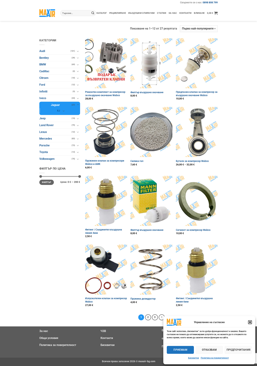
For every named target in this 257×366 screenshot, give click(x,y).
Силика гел (136, 161)
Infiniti (43, 91)
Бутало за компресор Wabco (192, 161)
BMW (42, 64)
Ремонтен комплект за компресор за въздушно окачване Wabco (105, 94)
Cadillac (44, 71)
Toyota (43, 152)
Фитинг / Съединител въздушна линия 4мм (103, 231)
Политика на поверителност (215, 358)
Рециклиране (117, 13)
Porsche (44, 145)
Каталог (102, 13)
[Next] (162, 317)
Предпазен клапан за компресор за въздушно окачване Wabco (196, 94)
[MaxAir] (47, 13)
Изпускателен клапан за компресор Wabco (106, 300)
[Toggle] (78, 51)
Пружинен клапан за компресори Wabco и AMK (104, 162)
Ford (42, 84)
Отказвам (209, 349)
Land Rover (46, 125)
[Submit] (93, 13)
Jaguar (55, 105)
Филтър (46, 182)
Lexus (43, 132)
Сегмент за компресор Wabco (193, 230)
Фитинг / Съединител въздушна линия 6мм (194, 300)
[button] (250, 322)
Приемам (180, 349)
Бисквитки (193, 358)
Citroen (43, 78)
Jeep (42, 118)
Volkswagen (47, 158)
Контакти (185, 13)
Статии (161, 13)
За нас (173, 13)
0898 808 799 (210, 2)
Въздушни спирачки (141, 13)
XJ (58, 110)
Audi (42, 51)
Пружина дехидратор (143, 298)
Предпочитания (239, 349)
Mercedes (45, 138)
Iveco (42, 98)
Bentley (44, 57)
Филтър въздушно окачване (146, 92)
